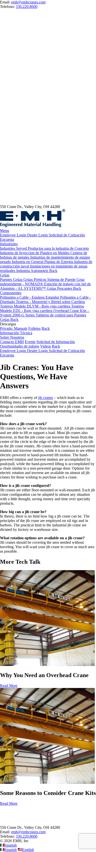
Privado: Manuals (13, 328)
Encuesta (7, 239)
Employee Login (13, 235)
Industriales (9, 244)
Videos (45, 346)
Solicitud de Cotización (67, 235)
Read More (8, 686)
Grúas (4, 275)
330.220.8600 (26, 6)
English (28, 850)
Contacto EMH (12, 342)
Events (30, 342)
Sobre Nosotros (12, 337)
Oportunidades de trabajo (19, 346)
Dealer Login (38, 235)
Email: (5, 832)
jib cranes (45, 397)
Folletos (34, 328)
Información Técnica (16, 333)
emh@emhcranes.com (28, 2)
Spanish (10, 845)
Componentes (10, 293)
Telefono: (8, 836)
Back (46, 328)
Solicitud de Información (55, 342)
